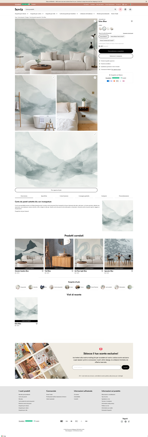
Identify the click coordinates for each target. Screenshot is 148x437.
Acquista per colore (23, 408)
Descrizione (24, 196)
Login (125, 4)
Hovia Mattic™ (103, 36)
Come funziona (64, 196)
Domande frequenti (107, 410)
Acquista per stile (23, 410)
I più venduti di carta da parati (26, 401)
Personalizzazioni (124, 196)
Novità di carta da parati (25, 403)
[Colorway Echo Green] (100, 28)
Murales (21, 399)
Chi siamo (76, 394)
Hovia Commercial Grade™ (107, 40)
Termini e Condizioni (107, 401)
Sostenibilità (77, 396)
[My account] (125, 9)
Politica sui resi (105, 405)
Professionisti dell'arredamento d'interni (56, 396)
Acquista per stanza (24, 405)
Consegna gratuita (84, 196)
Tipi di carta (105, 396)
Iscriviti (125, 367)
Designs (27, 17)
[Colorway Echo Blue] (104, 28)
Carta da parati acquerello (35, 17)
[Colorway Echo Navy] (111, 28)
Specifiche (44, 196)
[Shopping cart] (130, 9)
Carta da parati (21, 17)
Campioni (104, 196)
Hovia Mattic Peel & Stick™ (117, 36)
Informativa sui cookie (107, 408)
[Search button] (115, 9)
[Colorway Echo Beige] (108, 28)
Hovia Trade (49, 394)
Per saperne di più (56, 190)
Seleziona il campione (116, 56)
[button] (131, 4)
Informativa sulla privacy (108, 403)
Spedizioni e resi (106, 399)
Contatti (76, 399)
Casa (16, 17)
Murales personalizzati (24, 394)
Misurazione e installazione (108, 394)
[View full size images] (95, 21)
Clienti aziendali (50, 399)
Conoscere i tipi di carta (128, 33)
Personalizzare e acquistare (116, 51)
